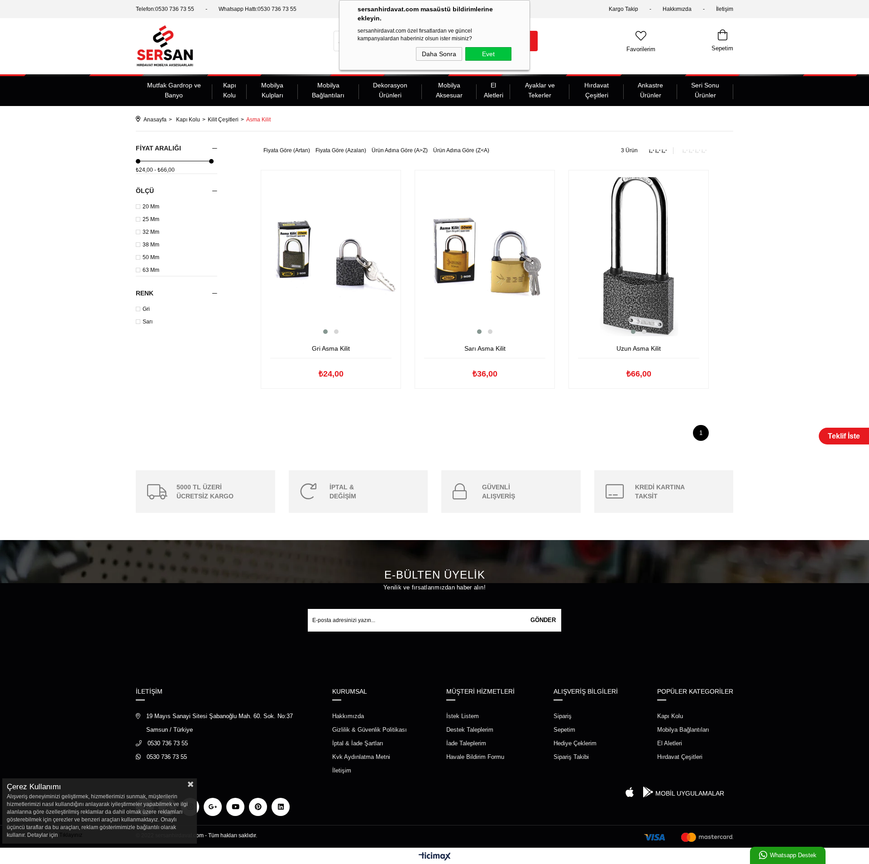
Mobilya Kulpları (272, 90)
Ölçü (145, 190)
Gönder (543, 620)
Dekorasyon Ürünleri (390, 90)
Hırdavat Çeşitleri (596, 90)
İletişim (724, 9)
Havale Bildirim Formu (475, 756)
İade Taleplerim (466, 743)
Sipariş (563, 716)
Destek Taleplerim (469, 729)
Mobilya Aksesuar (449, 90)
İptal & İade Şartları (357, 743)
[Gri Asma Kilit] (331, 256)
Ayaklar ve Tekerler (540, 90)
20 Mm (151, 206)
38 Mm (151, 244)
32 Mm (151, 232)
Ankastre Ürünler (650, 90)
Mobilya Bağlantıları (328, 90)
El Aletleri (493, 90)
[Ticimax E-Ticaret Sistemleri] (435, 857)
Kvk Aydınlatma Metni (361, 756)
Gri (146, 309)
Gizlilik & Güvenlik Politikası (369, 729)
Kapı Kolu (229, 90)
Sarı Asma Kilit (485, 348)
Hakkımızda (677, 9)
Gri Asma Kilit (331, 348)
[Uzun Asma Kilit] (638, 256)
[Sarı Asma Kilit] (484, 256)
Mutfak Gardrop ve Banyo (174, 90)
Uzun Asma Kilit (638, 348)
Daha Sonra (439, 54)
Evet (488, 54)
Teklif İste (844, 436)
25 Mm (151, 219)
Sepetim (564, 729)
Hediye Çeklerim (575, 743)
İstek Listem (462, 716)
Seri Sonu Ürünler (705, 90)
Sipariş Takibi (571, 756)
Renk (144, 293)
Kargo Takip (623, 9)
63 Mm (151, 270)
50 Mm (151, 257)
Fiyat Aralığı (158, 148)
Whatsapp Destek (793, 855)
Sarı (148, 321)
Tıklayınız (70, 835)
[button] (325, 331)
